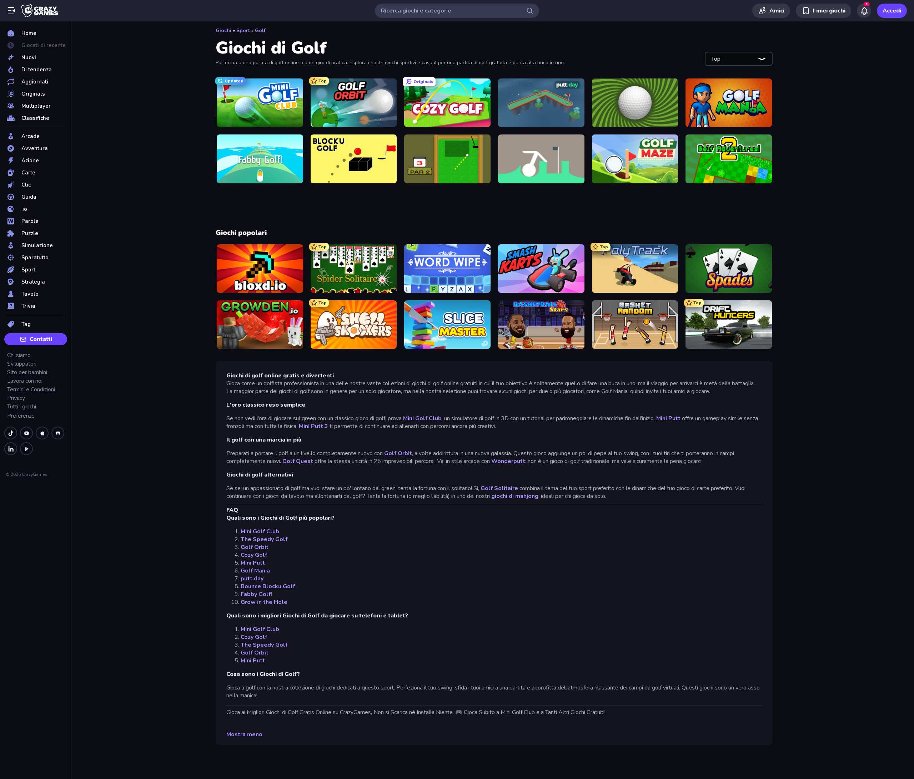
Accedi (892, 11)
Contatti (41, 339)
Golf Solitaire (499, 488)
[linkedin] (10, 448)
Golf (260, 30)
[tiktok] (10, 433)
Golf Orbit (398, 453)
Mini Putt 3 (314, 426)
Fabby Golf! (256, 594)
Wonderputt (508, 461)
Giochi (223, 30)
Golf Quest (297, 461)
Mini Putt (669, 418)
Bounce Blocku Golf (268, 586)
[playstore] (26, 448)
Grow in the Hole (264, 602)
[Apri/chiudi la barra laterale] (11, 10)
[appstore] (42, 433)
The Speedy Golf (264, 539)
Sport (243, 30)
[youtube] (26, 433)
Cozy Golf (254, 555)
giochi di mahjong (514, 496)
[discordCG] (57, 433)
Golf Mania (255, 571)
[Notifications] (864, 11)
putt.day (252, 578)
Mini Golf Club (422, 418)
